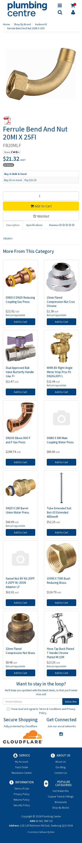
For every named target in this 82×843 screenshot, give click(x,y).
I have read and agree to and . (43, 711)
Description (13, 225)
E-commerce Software (37, 832)
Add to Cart (43, 206)
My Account (21, 761)
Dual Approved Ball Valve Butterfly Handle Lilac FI (20, 372)
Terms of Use (21, 788)
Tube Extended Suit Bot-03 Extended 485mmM (59, 512)
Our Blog (60, 767)
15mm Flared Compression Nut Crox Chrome (61, 302)
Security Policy (21, 805)
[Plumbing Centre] (27, 8)
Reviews (54, 225)
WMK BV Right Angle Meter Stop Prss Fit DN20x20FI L (59, 372)
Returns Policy (21, 799)
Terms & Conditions (50, 709)
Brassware (60, 802)
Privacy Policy (21, 794)
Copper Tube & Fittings (60, 796)
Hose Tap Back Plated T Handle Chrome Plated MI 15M (60, 653)
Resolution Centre (21, 773)
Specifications (34, 225)
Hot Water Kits (61, 791)
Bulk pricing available (15, 315)
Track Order (21, 767)
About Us (60, 761)
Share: (7, 152)
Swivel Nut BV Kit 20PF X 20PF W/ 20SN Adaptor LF (20, 583)
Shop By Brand (60, 807)
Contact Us (60, 773)
